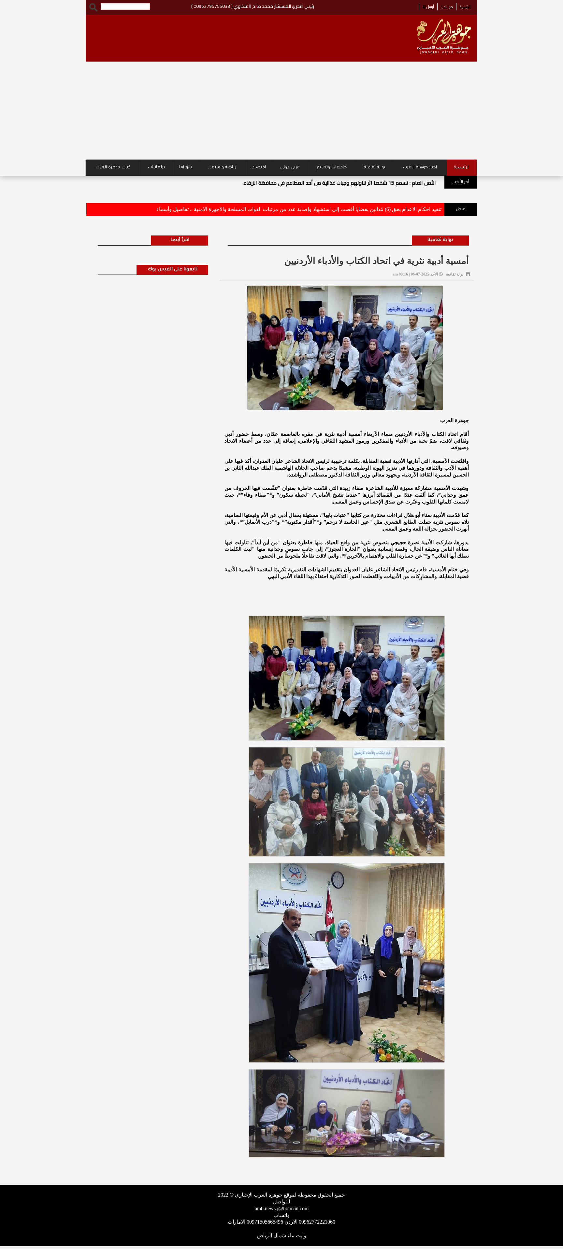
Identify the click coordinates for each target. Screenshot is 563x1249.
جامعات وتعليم (332, 167)
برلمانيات (156, 167)
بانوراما (185, 167)
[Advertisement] (281, 110)
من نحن (447, 6)
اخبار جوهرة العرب (420, 167)
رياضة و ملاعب (222, 167)
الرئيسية (465, 6)
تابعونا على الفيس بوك (172, 269)
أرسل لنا (428, 6)
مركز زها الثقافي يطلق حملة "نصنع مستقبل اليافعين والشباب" (189, 183)
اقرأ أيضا (179, 240)
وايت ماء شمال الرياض (281, 1235)
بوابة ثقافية (374, 167)
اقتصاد (259, 167)
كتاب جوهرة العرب (113, 167)
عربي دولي (290, 167)
